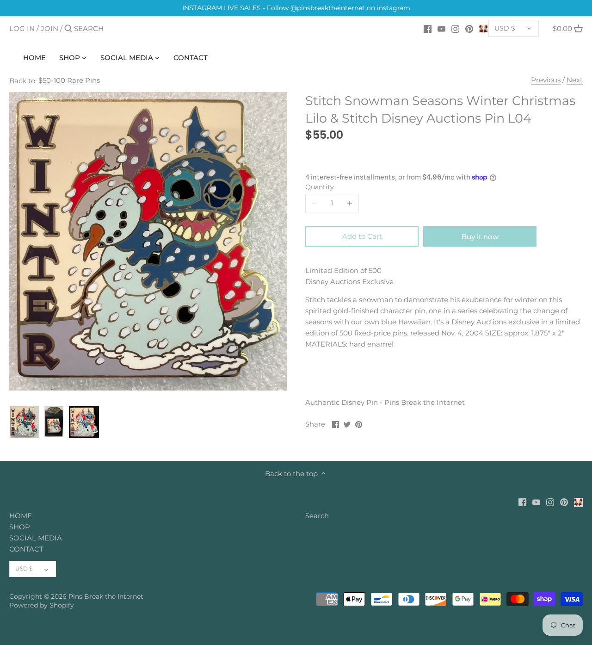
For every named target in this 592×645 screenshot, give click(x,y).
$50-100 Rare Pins (69, 80)
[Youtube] (441, 28)
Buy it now (480, 236)
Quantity (319, 187)
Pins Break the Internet (105, 596)
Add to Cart (362, 236)
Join (49, 28)
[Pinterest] (469, 28)
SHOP (19, 526)
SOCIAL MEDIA (35, 537)
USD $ (504, 28)
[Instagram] (455, 28)
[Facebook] (428, 28)
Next (575, 79)
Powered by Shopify (41, 605)
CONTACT (26, 549)
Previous (546, 79)
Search (317, 515)
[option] (24, 422)
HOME (20, 515)
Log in (22, 28)
